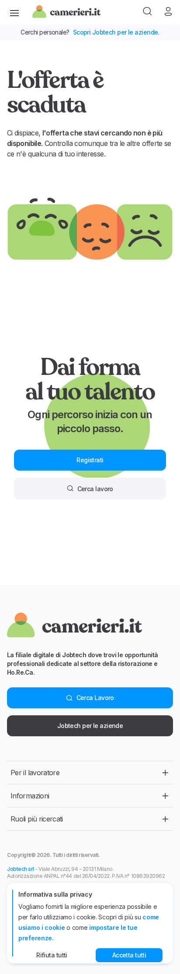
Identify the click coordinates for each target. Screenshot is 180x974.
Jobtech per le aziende (90, 725)
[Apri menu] (14, 12)
